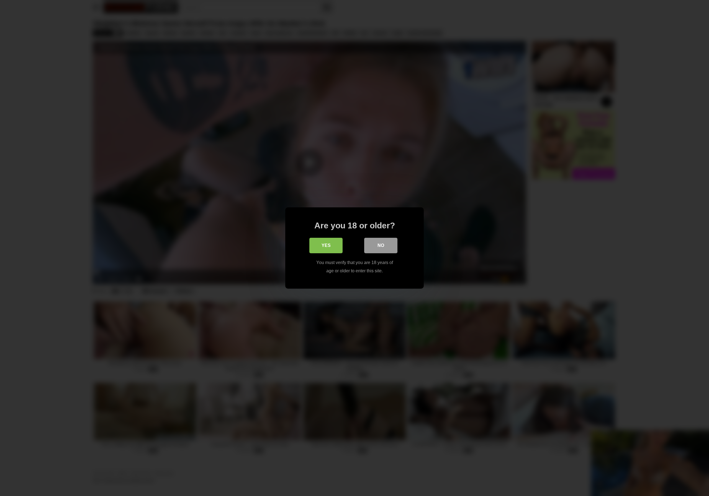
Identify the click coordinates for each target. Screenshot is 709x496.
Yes (326, 245)
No (380, 245)
